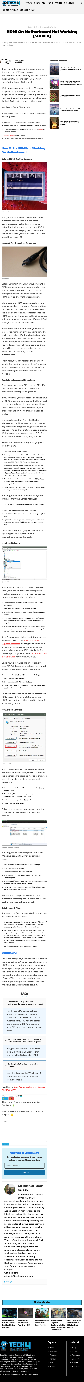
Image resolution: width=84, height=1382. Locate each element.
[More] (77, 50)
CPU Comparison (27, 9)
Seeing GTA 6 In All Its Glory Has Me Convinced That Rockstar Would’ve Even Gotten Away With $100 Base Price (71, 82)
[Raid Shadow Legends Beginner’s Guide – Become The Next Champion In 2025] (58, 1313)
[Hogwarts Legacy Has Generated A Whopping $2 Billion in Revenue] (54, 109)
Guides (37, 3)
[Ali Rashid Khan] (0, 61)
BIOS (41, 129)
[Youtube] (7, 1282)
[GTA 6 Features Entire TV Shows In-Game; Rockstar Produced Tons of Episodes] (54, 123)
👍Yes (5, 1099)
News (5, 3)
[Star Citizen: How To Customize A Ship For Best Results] (74, 1313)
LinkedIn (75, 1359)
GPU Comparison (10, 9)
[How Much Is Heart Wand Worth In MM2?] (25, 1313)
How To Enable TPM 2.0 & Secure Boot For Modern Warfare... (8, 1323)
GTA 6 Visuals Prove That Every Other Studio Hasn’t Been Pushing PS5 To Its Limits (70, 69)
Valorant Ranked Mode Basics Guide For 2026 (42, 1322)
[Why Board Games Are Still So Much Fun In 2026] (54, 96)
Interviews (54, 1351)
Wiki (44, 3)
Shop (74, 1347)
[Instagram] (11, 1282)
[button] (81, 3)
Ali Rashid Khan (8, 61)
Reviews (28, 3)
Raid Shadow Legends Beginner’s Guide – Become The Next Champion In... (58, 1325)
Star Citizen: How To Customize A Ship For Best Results (74, 1323)
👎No (11, 1099)
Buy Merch (69, 3)
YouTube (76, 1366)
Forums (58, 3)
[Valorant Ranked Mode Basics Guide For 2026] (42, 1313)
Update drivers (9, 135)
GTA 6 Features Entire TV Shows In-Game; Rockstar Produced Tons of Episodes (69, 123)
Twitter (75, 1362)
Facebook (76, 1355)
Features (53, 1355)
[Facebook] (4, 1282)
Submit (5, 1144)
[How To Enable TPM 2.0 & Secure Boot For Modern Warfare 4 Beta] (9, 1313)
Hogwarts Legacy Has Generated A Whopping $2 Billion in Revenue (70, 109)
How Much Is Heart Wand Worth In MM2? (24, 1322)
